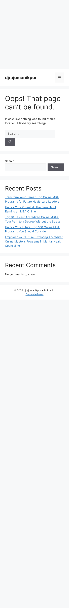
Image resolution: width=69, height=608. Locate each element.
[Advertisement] (34, 34)
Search (9, 161)
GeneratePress (35, 294)
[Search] (10, 142)
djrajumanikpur (21, 77)
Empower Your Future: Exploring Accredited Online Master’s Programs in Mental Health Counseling (34, 241)
